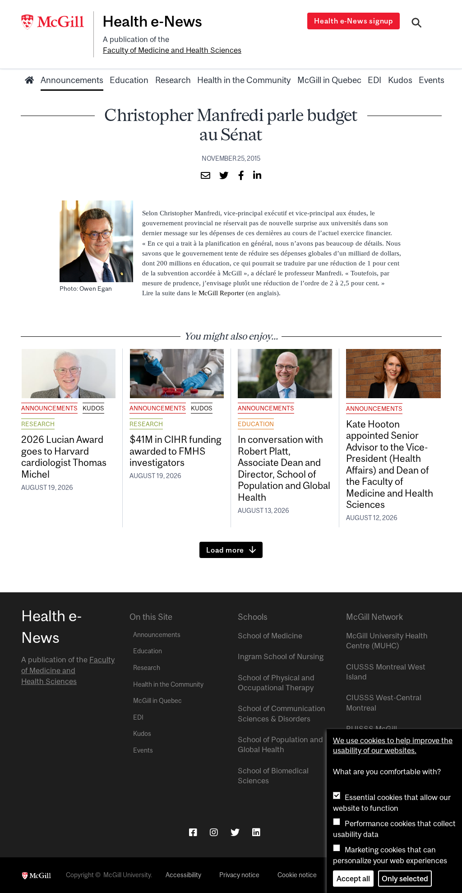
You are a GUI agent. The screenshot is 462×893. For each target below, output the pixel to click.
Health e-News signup (353, 21)
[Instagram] (214, 832)
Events (431, 80)
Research (173, 80)
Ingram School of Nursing (280, 656)
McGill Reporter (221, 293)
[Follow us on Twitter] (235, 832)
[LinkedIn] (256, 832)
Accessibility (183, 875)
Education (129, 80)
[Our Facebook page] (193, 832)
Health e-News (152, 21)
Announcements (72, 80)
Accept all (353, 878)
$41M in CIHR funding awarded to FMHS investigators (175, 451)
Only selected (405, 878)
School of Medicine (270, 635)
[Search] (416, 24)
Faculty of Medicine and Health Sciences (172, 50)
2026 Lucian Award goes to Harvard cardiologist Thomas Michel (63, 456)
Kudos (400, 80)
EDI (374, 80)
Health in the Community (244, 80)
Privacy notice (239, 875)
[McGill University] (57, 22)
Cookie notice (297, 875)
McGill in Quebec (329, 80)
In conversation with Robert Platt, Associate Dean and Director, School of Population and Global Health (284, 468)
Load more (225, 550)
